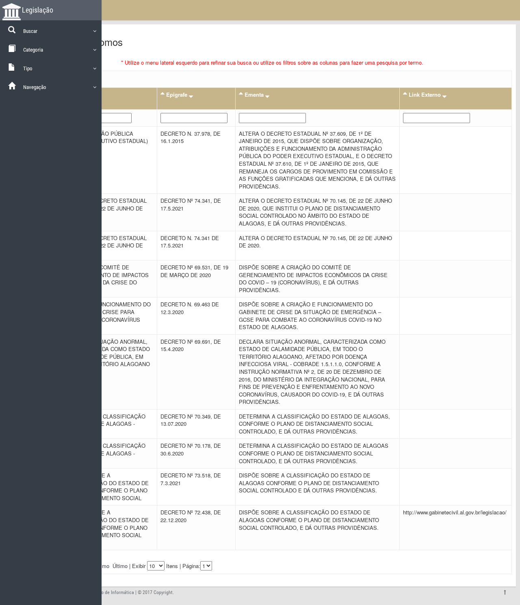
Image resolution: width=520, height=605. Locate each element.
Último (120, 566)
